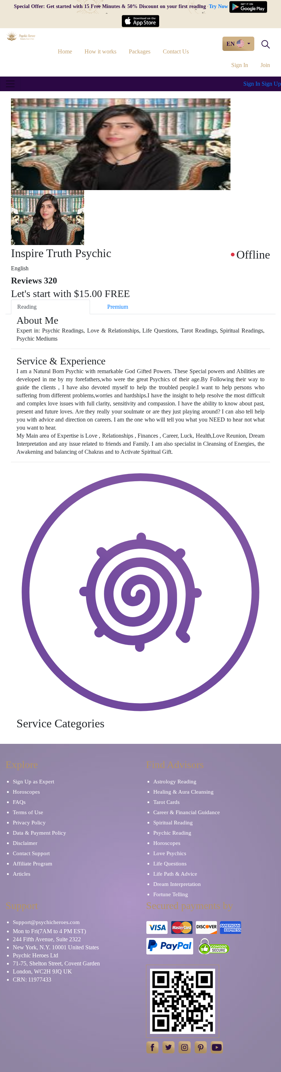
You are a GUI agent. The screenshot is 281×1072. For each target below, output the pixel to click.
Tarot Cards (166, 802)
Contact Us (176, 51)
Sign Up (271, 84)
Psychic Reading (172, 833)
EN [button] (231, 44)
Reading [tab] (27, 307)
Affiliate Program (32, 864)
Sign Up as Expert (33, 781)
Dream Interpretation (177, 884)
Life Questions (170, 864)
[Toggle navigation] (10, 84)
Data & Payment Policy (39, 833)
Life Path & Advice (175, 874)
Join (265, 65)
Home (65, 51)
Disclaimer (25, 843)
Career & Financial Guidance (186, 812)
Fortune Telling (170, 894)
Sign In (239, 65)
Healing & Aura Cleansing (183, 792)
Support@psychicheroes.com (46, 922)
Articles (21, 874)
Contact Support (31, 853)
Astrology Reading (174, 781)
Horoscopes (26, 792)
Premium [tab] (117, 307)
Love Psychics (169, 853)
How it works (100, 51)
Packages (139, 51)
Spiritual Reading (173, 823)
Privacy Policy (29, 823)
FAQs (19, 802)
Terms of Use (28, 812)
